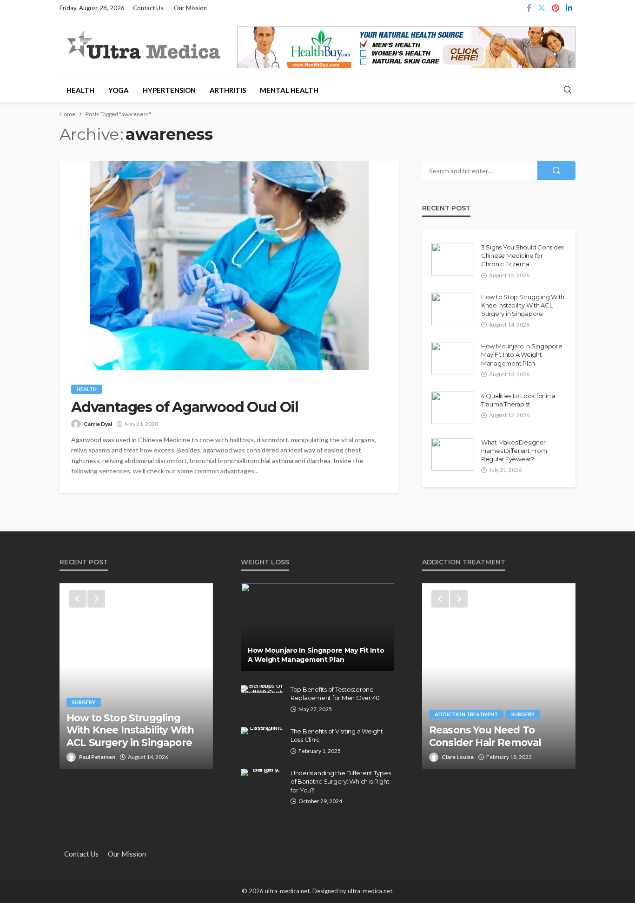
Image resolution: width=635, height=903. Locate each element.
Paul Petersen (97, 756)
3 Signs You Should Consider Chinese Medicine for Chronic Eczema (522, 255)
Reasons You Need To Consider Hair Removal (485, 736)
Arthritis (228, 90)
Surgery (83, 702)
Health (80, 90)
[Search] (567, 90)
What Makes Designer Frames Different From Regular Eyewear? (514, 450)
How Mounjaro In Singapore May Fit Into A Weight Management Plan (521, 354)
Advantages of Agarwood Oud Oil (184, 407)
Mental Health (289, 90)
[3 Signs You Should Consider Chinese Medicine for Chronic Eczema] (452, 259)
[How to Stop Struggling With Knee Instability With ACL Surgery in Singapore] (452, 309)
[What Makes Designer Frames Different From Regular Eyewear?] (452, 454)
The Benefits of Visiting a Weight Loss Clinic (337, 735)
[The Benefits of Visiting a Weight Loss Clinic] (262, 730)
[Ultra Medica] (143, 45)
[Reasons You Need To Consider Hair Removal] (498, 676)
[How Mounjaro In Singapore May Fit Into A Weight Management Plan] (452, 358)
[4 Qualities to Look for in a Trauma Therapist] (452, 408)
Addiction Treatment (466, 714)
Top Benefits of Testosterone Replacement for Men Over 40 (335, 693)
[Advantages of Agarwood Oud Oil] (229, 265)
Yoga (118, 90)
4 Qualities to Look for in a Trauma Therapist (518, 400)
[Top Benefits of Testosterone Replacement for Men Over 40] (262, 689)
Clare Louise (458, 756)
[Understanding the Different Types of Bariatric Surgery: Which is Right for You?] (262, 772)
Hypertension (169, 90)
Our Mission (190, 8)
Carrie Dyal (98, 423)
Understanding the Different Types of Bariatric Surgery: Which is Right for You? (340, 781)
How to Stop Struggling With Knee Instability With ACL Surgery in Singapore (522, 305)
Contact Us (148, 8)
